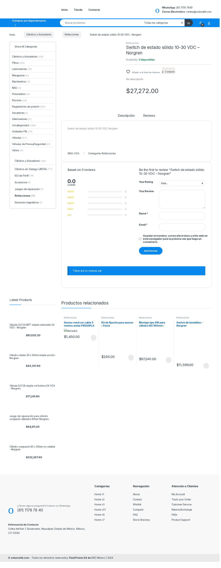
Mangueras (20, 75)
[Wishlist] (209, 22)
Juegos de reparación (29, 189)
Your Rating (146, 181)
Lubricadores (22, 68)
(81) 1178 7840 (184, 7)
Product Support (181, 519)
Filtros (18, 62)
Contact (137, 499)
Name (143, 213)
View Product (92, 338)
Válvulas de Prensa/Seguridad (31, 144)
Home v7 (99, 519)
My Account (178, 494)
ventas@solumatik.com (199, 11)
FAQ (135, 514)
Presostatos (21, 94)
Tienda (78, 9)
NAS (16, 87)
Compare (138, 509)
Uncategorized (24, 125)
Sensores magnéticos (28, 202)
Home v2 (99, 499)
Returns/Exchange (182, 509)
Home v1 (99, 494)
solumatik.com (20, 557)
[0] (200, 22)
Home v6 (99, 514)
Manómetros (21, 81)
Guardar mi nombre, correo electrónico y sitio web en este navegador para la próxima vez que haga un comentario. (175, 238)
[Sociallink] (9, 540)
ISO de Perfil (24, 175)
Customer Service (182, 504)
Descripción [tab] (126, 115)
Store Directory (141, 519)
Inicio (64, 9)
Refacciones (72, 34)
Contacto (94, 9)
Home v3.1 (100, 509)
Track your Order (181, 499)
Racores (19, 100)
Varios (17, 150)
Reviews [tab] (149, 115)
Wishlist (137, 504)
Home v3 (99, 504)
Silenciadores (21, 119)
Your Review (146, 191)
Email (143, 224)
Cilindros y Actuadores (38, 34)
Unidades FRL (22, 131)
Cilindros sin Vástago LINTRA (33, 169)
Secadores (20, 112)
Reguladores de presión (28, 106)
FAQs (174, 514)
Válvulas (19, 137)
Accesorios (23, 182)
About (136, 494)
